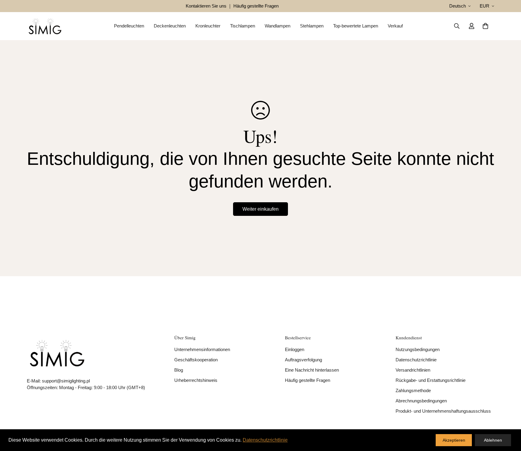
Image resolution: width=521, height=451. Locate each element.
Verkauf (395, 25)
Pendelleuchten (129, 25)
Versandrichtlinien (413, 370)
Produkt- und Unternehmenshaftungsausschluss (443, 411)
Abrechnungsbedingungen (421, 400)
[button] (485, 26)
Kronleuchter (207, 25)
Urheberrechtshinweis (195, 380)
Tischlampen (242, 25)
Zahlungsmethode (413, 390)
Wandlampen (277, 25)
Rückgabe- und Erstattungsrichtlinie (431, 380)
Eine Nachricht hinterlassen (312, 370)
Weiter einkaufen (260, 209)
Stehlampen (312, 25)
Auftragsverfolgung (303, 359)
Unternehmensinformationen (202, 349)
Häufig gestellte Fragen (307, 380)
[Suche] (457, 26)
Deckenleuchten (170, 25)
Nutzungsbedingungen (418, 349)
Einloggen (294, 349)
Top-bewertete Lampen (355, 25)
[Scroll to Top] (509, 418)
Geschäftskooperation (196, 359)
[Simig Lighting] (45, 26)
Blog (178, 370)
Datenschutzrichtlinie (416, 359)
